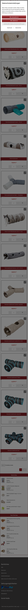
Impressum (9, 27)
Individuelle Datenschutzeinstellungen (14, 24)
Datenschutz (18, 27)
